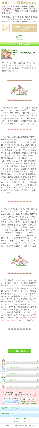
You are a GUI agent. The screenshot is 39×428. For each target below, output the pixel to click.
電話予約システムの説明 (28, 401)
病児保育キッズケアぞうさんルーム (12, 408)
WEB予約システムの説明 (28, 403)
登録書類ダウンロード (8, 413)
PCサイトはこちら (19, 421)
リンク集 (23, 418)
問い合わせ (16, 418)
